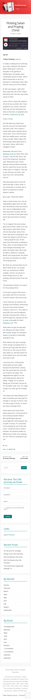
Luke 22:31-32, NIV (16, 114)
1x (13, 45)
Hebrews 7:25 (8, 323)
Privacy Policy (24, 695)
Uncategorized (9, 627)
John (5, 639)
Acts (5, 642)
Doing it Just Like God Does (13, 554)
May (5, 598)
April (5, 594)
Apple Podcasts (9, 535)
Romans (6, 645)
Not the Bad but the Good (13, 557)
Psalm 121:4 (7, 335)
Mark (5, 633)
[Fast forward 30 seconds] (16, 45)
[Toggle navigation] (3, 3)
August (6, 607)
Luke (6, 445)
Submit (7, 516)
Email (6, 501)
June (5, 601)
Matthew (7, 630)
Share (25, 48)
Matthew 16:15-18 (9, 154)
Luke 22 (18, 59)
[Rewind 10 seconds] (10, 45)
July (5, 604)
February (7, 588)
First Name (7, 488)
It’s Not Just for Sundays (12, 551)
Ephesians (7, 658)
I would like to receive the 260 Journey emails (14, 508)
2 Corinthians (8, 652)
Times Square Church (10, 695)
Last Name (7, 494)
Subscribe (19, 48)
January (6, 585)
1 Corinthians (8, 649)
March (6, 591)
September (8, 610)
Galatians (7, 655)
